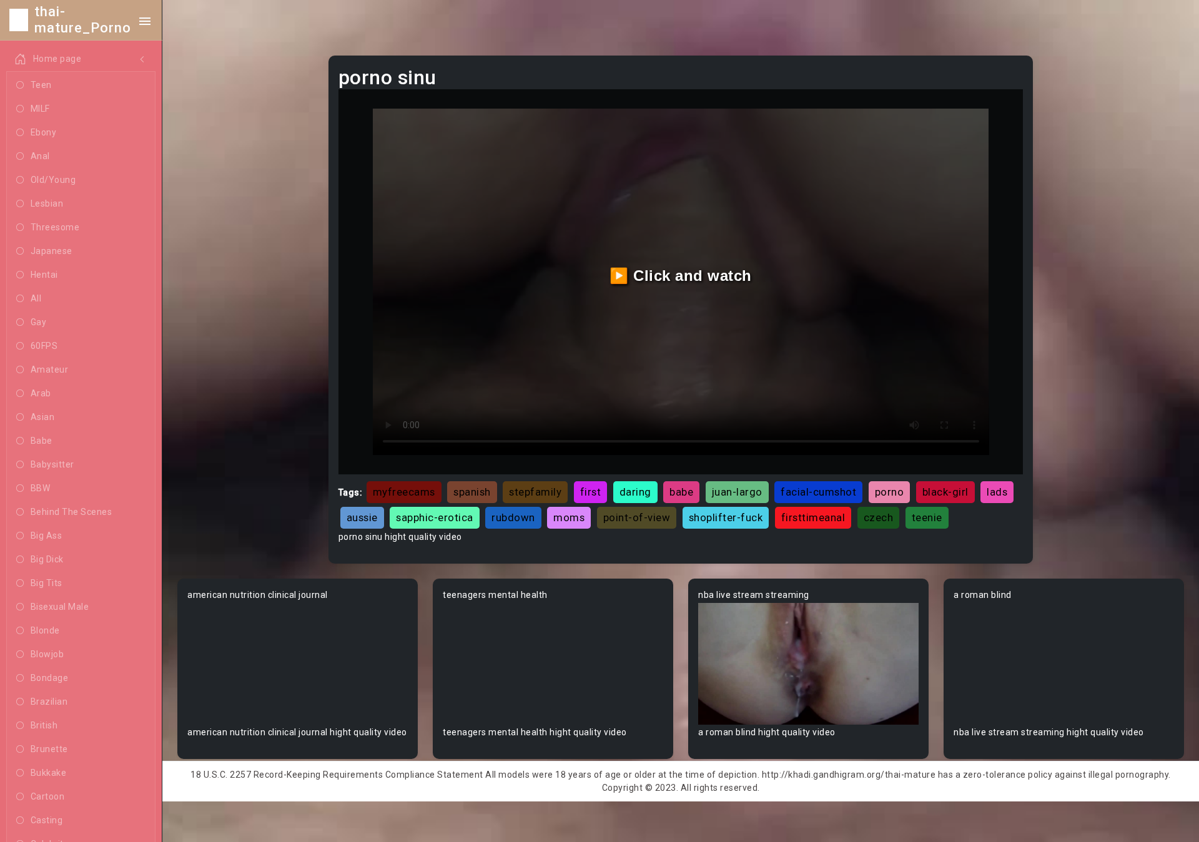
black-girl (945, 492)
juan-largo (737, 492)
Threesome (55, 227)
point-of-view (637, 517)
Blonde (45, 630)
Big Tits (46, 583)
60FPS (44, 346)
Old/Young (53, 180)
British (44, 725)
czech (879, 517)
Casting (47, 820)
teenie (927, 517)
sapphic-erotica (434, 517)
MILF (40, 109)
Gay (39, 322)
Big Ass (46, 536)
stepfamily (535, 492)
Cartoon (48, 796)
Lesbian (47, 203)
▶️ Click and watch (680, 275)
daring (635, 492)
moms (569, 517)
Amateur (50, 369)
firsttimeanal (813, 517)
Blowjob (47, 654)
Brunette (49, 749)
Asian (43, 417)
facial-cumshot (818, 492)
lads (997, 492)
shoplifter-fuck (726, 517)
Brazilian (49, 702)
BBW (41, 488)
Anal (40, 156)
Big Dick (47, 559)
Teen (41, 85)
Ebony (44, 132)
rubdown (513, 517)
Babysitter (52, 464)
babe (681, 492)
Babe (41, 441)
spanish (472, 492)
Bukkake (49, 773)
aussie (362, 517)
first (590, 492)
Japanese (51, 251)
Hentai (44, 275)
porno (889, 492)
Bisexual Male (60, 607)
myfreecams (404, 492)
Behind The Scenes (71, 512)
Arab (41, 393)
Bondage (50, 678)
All (36, 298)
